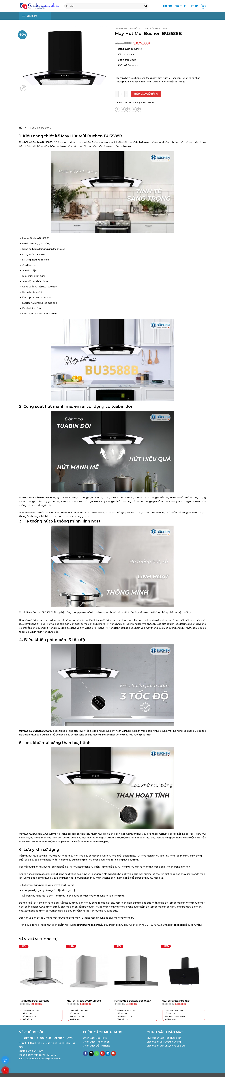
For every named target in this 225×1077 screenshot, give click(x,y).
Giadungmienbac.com (86, 925)
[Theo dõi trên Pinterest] (102, 1053)
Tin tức (167, 6)
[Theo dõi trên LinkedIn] (107, 1053)
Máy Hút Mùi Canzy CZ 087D (175, 1001)
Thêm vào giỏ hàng (146, 94)
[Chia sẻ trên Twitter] (123, 109)
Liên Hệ (193, 6)
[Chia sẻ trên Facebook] (117, 109)
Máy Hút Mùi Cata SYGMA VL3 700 (84, 1001)
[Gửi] (145, 6)
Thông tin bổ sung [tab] (39, 128)
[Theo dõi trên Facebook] (85, 1053)
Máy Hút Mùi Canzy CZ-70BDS (34, 1001)
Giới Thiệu (181, 6)
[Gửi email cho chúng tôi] (91, 1053)
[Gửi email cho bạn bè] (128, 109)
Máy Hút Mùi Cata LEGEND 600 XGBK (132, 1001)
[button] (203, 6)
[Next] (205, 984)
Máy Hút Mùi (136, 28)
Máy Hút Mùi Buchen (156, 28)
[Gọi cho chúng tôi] (96, 1053)
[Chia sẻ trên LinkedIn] (139, 109)
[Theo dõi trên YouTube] (113, 1053)
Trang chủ (121, 28)
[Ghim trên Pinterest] (134, 109)
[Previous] (19, 984)
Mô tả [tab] (22, 128)
